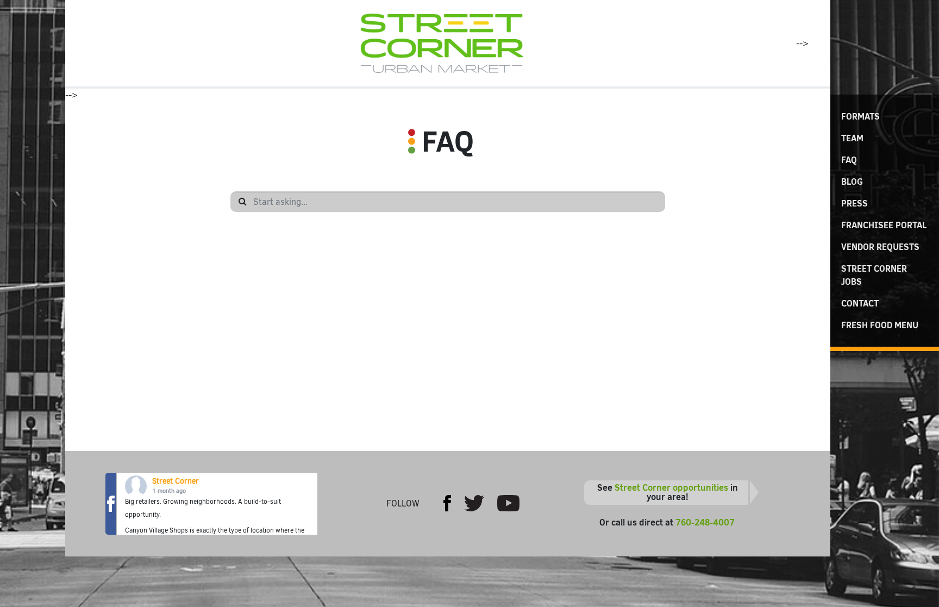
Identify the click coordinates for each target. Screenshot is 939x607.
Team (852, 138)
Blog (852, 181)
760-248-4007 (705, 522)
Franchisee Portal (884, 225)
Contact (860, 303)
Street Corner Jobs (874, 274)
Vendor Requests (880, 247)
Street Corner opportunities (671, 487)
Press (854, 203)
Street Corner (175, 481)
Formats (860, 116)
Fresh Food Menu (879, 325)
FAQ (849, 160)
